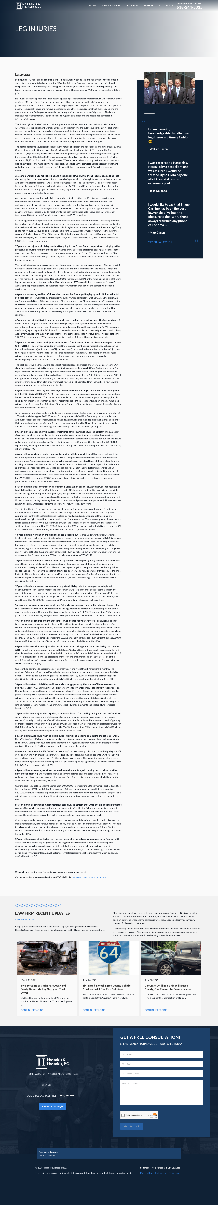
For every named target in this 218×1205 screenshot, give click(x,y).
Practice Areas (111, 5)
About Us (40, 1074)
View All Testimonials (160, 242)
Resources (132, 5)
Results (148, 5)
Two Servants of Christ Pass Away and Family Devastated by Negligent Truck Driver (47, 978)
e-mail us (77, 877)
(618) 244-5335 (67, 1095)
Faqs (75, 1074)
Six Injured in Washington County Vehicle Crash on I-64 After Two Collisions (109, 978)
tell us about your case (95, 877)
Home (30, 1074)
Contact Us (166, 5)
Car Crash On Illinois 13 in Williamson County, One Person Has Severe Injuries (171, 978)
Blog (68, 1074)
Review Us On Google (52, 1106)
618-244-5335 (189, 7)
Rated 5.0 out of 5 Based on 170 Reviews (160, 1173)
